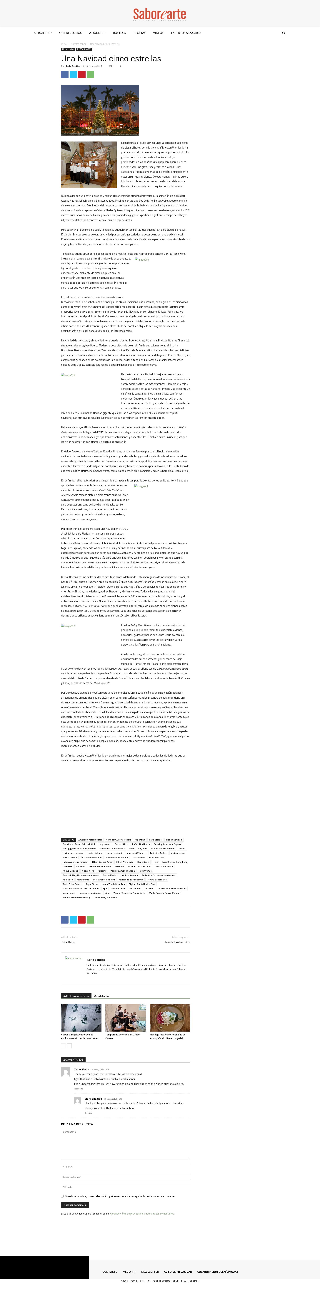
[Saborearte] (160, 14)
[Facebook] (255, 33)
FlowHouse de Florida (117, 857)
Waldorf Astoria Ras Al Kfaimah (164, 893)
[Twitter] (268, 33)
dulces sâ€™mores (136, 853)
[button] (284, 33)
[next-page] (69, 1045)
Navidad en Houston (177, 942)
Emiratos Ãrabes (158, 853)
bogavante (105, 844)
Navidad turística (164, 866)
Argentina (140, 839)
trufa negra (135, 888)
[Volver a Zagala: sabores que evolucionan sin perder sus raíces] (81, 1018)
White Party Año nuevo (105, 897)
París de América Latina (123, 870)
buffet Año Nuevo (141, 844)
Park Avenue (145, 870)
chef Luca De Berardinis (112, 848)
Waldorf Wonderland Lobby (76, 897)
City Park (142, 848)
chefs (131, 848)
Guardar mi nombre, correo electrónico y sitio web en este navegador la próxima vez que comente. (120, 1196)
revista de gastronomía (131, 879)
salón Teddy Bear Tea (113, 884)
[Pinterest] (82, 74)
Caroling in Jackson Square (167, 844)
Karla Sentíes (73, 66)
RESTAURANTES (84, 49)
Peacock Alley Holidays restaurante (81, 875)
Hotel (155, 861)
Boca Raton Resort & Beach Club (79, 844)
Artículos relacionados (76, 996)
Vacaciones (68, 893)
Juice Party (68, 942)
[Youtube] (275, 33)
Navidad (119, 866)
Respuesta (78, 1088)
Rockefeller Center (72, 884)
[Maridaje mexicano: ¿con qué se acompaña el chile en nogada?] (170, 1018)
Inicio (64, 44)
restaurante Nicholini (104, 879)
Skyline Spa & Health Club (142, 884)
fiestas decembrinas (91, 857)
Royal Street (92, 884)
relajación (68, 879)
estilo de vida (178, 853)
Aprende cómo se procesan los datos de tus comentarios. (142, 1213)
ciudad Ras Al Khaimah (162, 848)
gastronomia (138, 857)
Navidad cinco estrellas (139, 866)
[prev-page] (63, 1045)
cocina (182, 848)
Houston (80, 866)
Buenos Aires (121, 844)
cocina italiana (95, 853)
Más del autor (102, 996)
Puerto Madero (110, 875)
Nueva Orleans (70, 870)
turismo (150, 888)
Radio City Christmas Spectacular (159, 875)
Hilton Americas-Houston (75, 861)
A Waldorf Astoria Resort (118, 839)
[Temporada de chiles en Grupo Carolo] (125, 1018)
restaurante (83, 879)
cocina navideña (114, 853)
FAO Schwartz (70, 857)
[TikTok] (109, 979)
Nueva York (88, 870)
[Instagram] (261, 33)
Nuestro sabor (78, 44)
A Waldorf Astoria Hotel (90, 839)
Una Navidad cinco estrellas (172, 888)
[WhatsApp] (90, 74)
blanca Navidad (174, 839)
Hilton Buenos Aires (102, 861)
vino (107, 893)
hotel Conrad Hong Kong (175, 861)
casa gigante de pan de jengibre (79, 848)
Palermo (102, 870)
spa (105, 888)
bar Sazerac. (155, 839)
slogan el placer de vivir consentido (81, 888)
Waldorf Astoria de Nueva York (129, 893)
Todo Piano (81, 1069)
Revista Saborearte (157, 879)
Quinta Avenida (130, 875)
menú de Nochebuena (100, 866)
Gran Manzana (156, 857)
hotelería (67, 866)
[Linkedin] (103, 979)
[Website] (116, 979)
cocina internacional (73, 853)
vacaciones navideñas (90, 893)
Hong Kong (143, 861)
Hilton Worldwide (124, 861)
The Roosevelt (118, 888)
